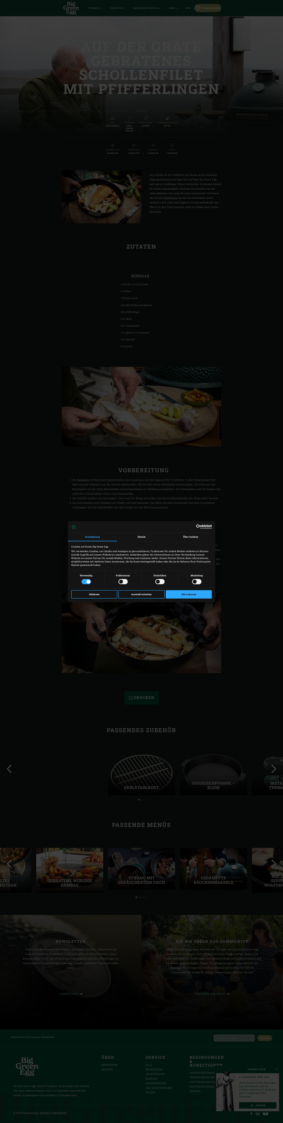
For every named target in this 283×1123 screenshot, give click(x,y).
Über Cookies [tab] (190, 536)
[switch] (123, 581)
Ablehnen (94, 594)
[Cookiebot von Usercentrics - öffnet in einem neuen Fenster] (197, 527)
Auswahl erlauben (141, 594)
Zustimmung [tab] (92, 536)
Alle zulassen (188, 594)
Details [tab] (142, 536)
